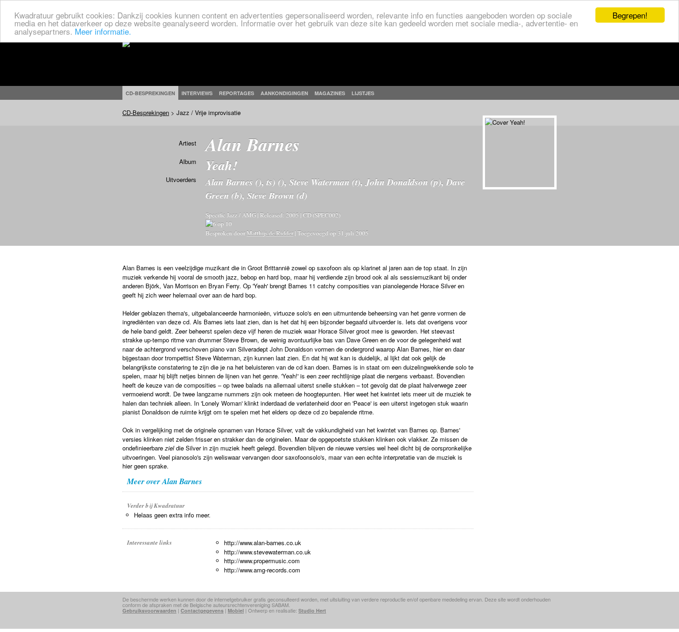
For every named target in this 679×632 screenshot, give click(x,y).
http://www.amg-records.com (262, 569)
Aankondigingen (284, 93)
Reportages (236, 93)
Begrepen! (630, 15)
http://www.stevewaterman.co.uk (267, 551)
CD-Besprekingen (145, 112)
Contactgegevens (202, 610)
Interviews (197, 93)
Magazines (330, 93)
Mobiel (236, 610)
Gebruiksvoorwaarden (149, 610)
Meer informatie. (103, 31)
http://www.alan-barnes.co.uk (262, 542)
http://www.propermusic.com (262, 560)
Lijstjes (363, 93)
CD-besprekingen (150, 93)
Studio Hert (312, 610)
